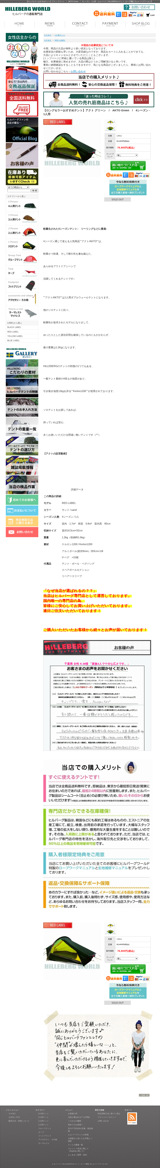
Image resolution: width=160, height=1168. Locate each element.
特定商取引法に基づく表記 (109, 1114)
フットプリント (44, 1136)
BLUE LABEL (13, 340)
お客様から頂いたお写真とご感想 (80, 1139)
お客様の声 (72, 1114)
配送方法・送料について (19, 1121)
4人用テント (43, 1114)
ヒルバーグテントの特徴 (78, 1135)
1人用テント (60, 35)
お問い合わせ (78, 71)
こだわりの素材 (74, 1121)
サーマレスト (44, 1143)
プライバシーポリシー (107, 1117)
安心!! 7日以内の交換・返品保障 (80, 1129)
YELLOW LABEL (15, 336)
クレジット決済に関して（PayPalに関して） (78, 1150)
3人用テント (43, 1117)
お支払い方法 (14, 1117)
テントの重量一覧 (75, 1145)
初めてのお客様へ (75, 1125)
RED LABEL (60, 40)
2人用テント (43, 1121)
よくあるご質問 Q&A (77, 1155)
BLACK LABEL (14, 327)
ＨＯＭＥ (48, 35)
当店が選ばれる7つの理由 (79, 1117)
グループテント (44, 1128)
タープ (41, 1132)
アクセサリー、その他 (47, 1139)
